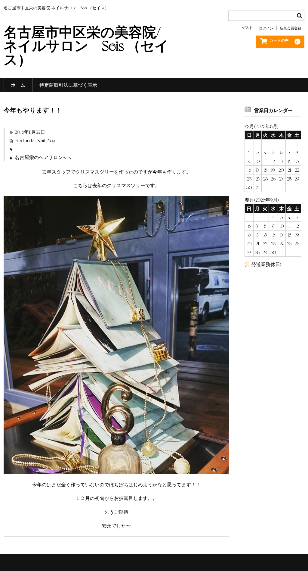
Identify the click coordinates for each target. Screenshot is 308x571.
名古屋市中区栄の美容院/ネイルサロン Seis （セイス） (86, 45)
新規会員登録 (290, 28)
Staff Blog (46, 140)
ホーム (18, 85)
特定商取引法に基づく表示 (68, 85)
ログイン (266, 28)
